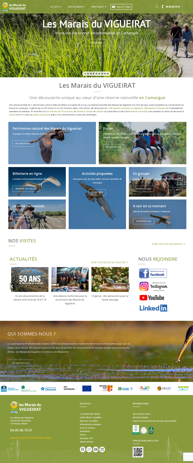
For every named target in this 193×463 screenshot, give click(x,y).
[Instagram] (89, 449)
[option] (30, 284)
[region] (96, 38)
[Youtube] (95, 449)
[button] (85, 73)
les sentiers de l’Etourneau (60, 111)
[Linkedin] (102, 449)
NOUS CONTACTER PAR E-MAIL (31, 438)
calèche (99, 111)
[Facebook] (82, 449)
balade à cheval (84, 111)
